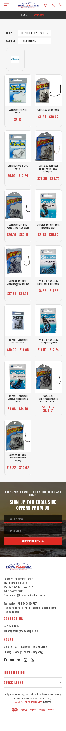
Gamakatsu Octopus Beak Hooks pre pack (48, 226)
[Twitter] (19, 660)
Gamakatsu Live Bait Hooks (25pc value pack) (18, 226)
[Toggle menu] (5, 5)
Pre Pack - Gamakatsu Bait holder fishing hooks (48, 282)
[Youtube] (12, 660)
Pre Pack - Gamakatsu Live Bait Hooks (17, 341)
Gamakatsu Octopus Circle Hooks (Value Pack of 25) (18, 283)
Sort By (10, 41)
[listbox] (34, 33)
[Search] (46, 5)
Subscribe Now (31, 541)
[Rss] (32, 660)
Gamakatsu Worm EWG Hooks (18, 167)
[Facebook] (5, 660)
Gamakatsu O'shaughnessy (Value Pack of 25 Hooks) (48, 398)
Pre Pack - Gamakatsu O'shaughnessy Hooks (48, 341)
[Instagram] (25, 660)
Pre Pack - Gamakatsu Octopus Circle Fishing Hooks (18, 398)
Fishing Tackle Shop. (33, 702)
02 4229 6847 (11, 625)
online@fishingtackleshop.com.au (22, 631)
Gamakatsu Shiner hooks (48, 109)
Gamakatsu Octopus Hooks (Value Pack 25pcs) (17, 457)
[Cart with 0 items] (60, 5)
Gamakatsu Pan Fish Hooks (18, 111)
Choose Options (18, 121)
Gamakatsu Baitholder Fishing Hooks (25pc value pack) (48, 168)
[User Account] (53, 5)
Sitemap (47, 702)
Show (9, 33)
